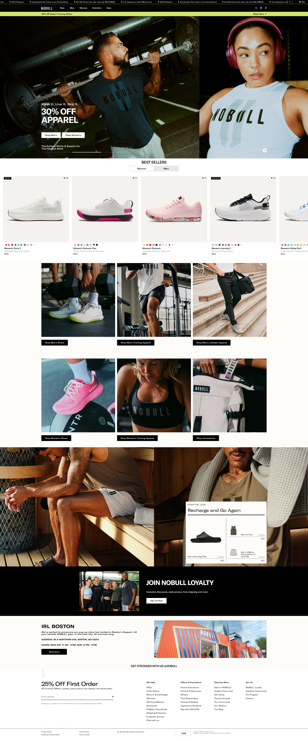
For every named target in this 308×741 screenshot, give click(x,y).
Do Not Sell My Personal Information (130, 732)
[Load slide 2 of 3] (87, 152)
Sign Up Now (156, 601)
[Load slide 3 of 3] (117, 152)
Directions (54, 652)
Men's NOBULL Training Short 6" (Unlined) (248, 554)
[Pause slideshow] (265, 150)
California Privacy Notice (50, 734)
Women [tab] (141, 168)
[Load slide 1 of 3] (56, 152)
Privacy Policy (46, 732)
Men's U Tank (247, 535)
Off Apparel (120, 2)
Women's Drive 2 (12, 248)
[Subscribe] (112, 697)
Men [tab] (166, 168)
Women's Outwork (151, 248)
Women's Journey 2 (221, 248)
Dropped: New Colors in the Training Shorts (152, 2)
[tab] (5, 244)
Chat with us (152, 720)
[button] (289, 1)
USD (186, 734)
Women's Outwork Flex (84, 248)
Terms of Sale (84, 734)
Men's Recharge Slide (197, 556)
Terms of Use (84, 732)
